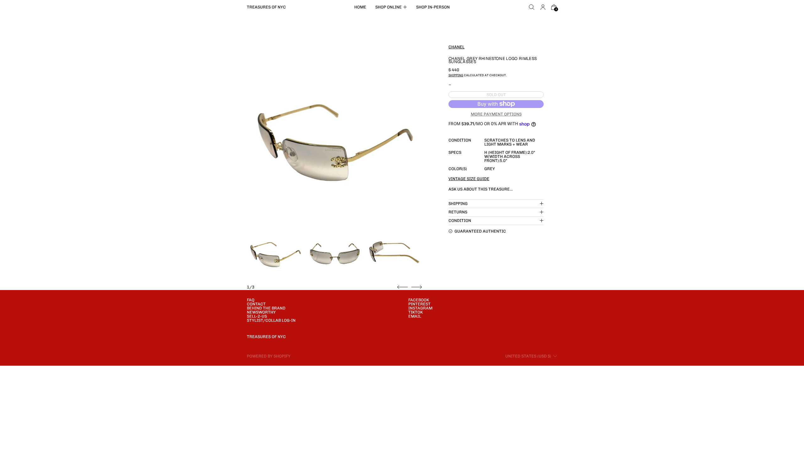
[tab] (275, 251)
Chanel (456, 47)
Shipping (455, 75)
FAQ (250, 300)
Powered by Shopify (269, 356)
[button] (532, 7)
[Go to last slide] (402, 287)
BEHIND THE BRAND (266, 308)
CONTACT (256, 304)
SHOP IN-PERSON (433, 7)
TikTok (415, 312)
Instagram (420, 308)
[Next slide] (416, 287)
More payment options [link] (496, 114)
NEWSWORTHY (261, 312)
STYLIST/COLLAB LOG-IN (271, 320)
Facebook (418, 300)
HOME (360, 7)
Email (414, 316)
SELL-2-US (257, 316)
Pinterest (419, 304)
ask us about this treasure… (480, 189)
